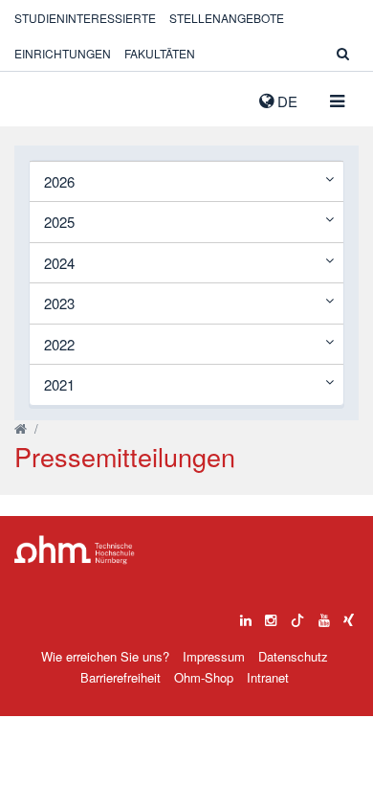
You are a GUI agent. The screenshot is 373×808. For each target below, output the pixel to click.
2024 (59, 263)
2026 (59, 181)
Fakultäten (159, 53)
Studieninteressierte (85, 18)
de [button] (285, 101)
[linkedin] (246, 615)
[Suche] (343, 53)
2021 (59, 384)
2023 (59, 303)
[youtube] (324, 615)
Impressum (214, 656)
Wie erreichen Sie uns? (105, 656)
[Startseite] (20, 428)
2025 (59, 222)
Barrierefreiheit (120, 677)
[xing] (348, 615)
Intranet (268, 677)
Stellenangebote (226, 18)
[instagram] (270, 615)
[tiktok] (297, 615)
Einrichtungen (62, 53)
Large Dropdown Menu (74, 550)
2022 (59, 344)
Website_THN (43, 96)
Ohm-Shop (203, 677)
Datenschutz (293, 656)
